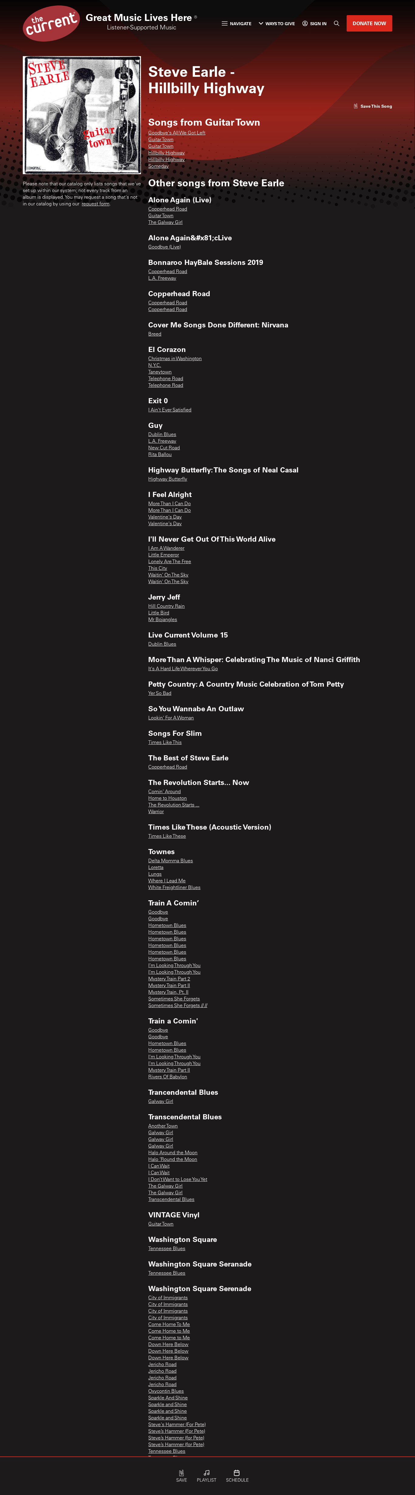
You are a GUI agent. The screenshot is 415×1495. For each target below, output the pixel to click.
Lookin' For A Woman (171, 718)
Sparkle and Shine (167, 1404)
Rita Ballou (160, 454)
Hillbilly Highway (166, 153)
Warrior (156, 812)
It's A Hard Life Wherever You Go (183, 669)
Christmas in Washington (175, 359)
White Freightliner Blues (174, 887)
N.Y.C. (154, 365)
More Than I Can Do (169, 504)
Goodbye (158, 912)
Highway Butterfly (167, 479)
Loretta (155, 867)
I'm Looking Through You (174, 1057)
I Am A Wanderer (166, 548)
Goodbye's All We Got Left (176, 133)
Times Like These (167, 836)
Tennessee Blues (166, 1248)
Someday (158, 166)
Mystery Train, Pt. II (168, 992)
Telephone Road (165, 379)
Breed (154, 334)
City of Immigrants (168, 1298)
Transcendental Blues (171, 1199)
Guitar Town (160, 139)
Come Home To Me (169, 1324)
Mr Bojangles (162, 619)
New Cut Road (164, 448)
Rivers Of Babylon (167, 1077)
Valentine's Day (165, 517)
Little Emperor (163, 555)
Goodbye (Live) (164, 247)
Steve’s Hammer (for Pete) (176, 1438)
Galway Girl (160, 1101)
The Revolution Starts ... (173, 805)
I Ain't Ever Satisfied (169, 410)
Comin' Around (164, 792)
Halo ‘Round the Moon (172, 1159)
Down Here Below (168, 1344)
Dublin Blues (162, 434)
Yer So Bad (159, 693)
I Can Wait (159, 1166)
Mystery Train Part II (169, 985)
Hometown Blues (167, 925)
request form (95, 204)
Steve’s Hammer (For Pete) (176, 1431)
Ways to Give (280, 23)
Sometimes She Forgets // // (177, 1005)
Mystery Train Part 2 (169, 979)
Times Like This (165, 742)
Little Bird (158, 613)
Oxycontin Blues (166, 1391)
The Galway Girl (165, 222)
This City (157, 568)
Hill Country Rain (166, 606)
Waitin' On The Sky (168, 575)
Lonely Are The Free (169, 562)
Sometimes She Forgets (174, 999)
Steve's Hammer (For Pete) (177, 1424)
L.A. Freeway (162, 278)
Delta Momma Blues (170, 861)
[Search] (336, 23)
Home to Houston (167, 798)
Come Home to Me (169, 1331)
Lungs (155, 874)
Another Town (163, 1126)
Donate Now (369, 23)
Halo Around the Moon (172, 1153)
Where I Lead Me (167, 881)
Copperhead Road (167, 209)
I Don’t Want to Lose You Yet (177, 1179)
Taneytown (160, 372)
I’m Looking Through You (174, 965)
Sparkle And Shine (168, 1398)
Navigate (241, 23)
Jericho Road (162, 1364)
